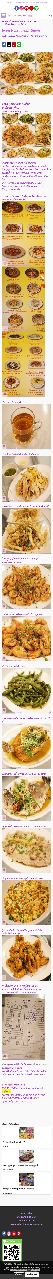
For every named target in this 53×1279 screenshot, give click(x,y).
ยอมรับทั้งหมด (32, 1274)
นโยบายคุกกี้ (35, 1269)
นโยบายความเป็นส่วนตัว (18, 1269)
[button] (49, 15)
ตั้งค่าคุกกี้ (18, 1274)
